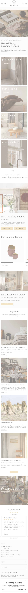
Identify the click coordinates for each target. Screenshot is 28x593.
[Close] (25, 581)
